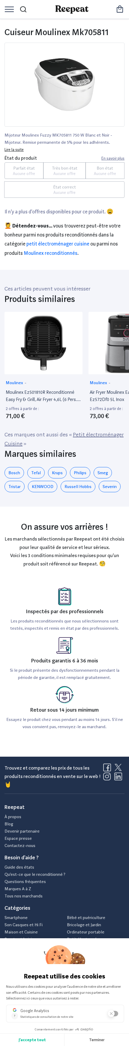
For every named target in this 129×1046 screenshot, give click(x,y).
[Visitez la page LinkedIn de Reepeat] (118, 778)
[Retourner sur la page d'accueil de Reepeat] (71, 9)
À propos (12, 816)
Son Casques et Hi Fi (23, 924)
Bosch (14, 472)
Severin (110, 486)
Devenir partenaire (22, 831)
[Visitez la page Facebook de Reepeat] (108, 769)
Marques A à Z (17, 888)
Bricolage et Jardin (84, 924)
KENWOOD (42, 486)
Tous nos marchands (23, 896)
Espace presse (18, 838)
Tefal (36, 472)
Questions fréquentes (25, 881)
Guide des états (19, 867)
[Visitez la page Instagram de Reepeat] (108, 778)
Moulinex (15, 382)
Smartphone (16, 917)
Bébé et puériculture (86, 917)
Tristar (14, 486)
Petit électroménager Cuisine (57, 244)
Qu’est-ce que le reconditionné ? (34, 874)
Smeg (103, 472)
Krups (57, 472)
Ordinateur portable (85, 932)
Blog (8, 823)
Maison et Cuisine (21, 932)
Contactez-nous (19, 845)
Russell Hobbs (78, 486)
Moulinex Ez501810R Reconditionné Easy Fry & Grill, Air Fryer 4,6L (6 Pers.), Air (43, 396)
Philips (80, 472)
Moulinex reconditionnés (50, 253)
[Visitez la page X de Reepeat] (119, 769)
